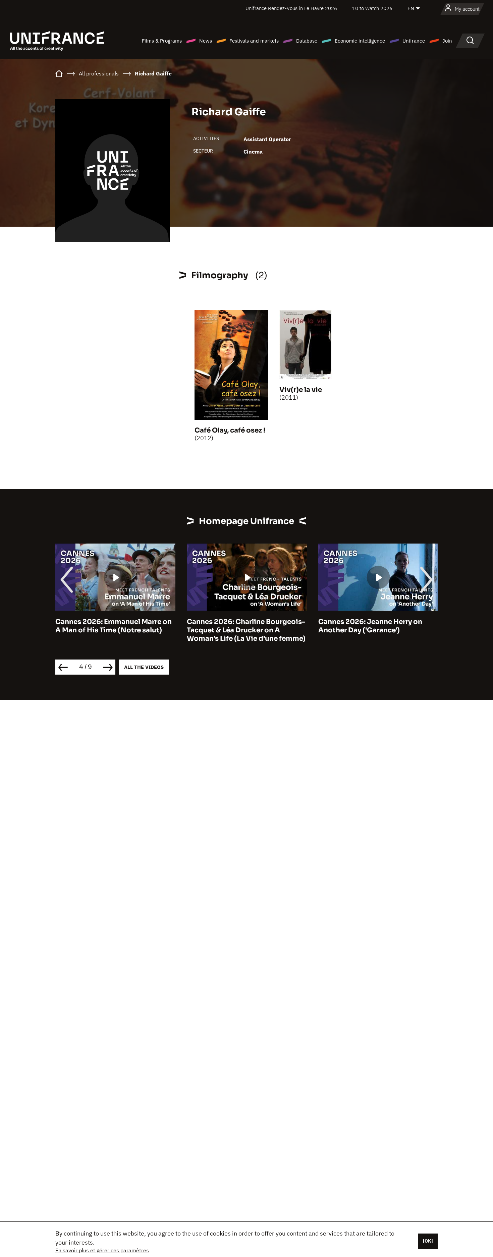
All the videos (144, 667)
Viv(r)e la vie (300, 390)
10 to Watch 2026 (372, 8)
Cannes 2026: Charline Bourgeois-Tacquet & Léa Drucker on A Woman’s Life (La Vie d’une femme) (246, 630)
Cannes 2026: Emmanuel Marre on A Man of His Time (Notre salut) (113, 626)
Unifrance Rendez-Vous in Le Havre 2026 (291, 8)
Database (306, 41)
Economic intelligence (360, 41)
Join (447, 41)
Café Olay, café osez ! (230, 430)
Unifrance (413, 41)
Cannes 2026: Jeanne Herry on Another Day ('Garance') (370, 626)
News (205, 41)
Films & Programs (162, 41)
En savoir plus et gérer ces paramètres (102, 1250)
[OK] (428, 1241)
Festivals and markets (254, 41)
